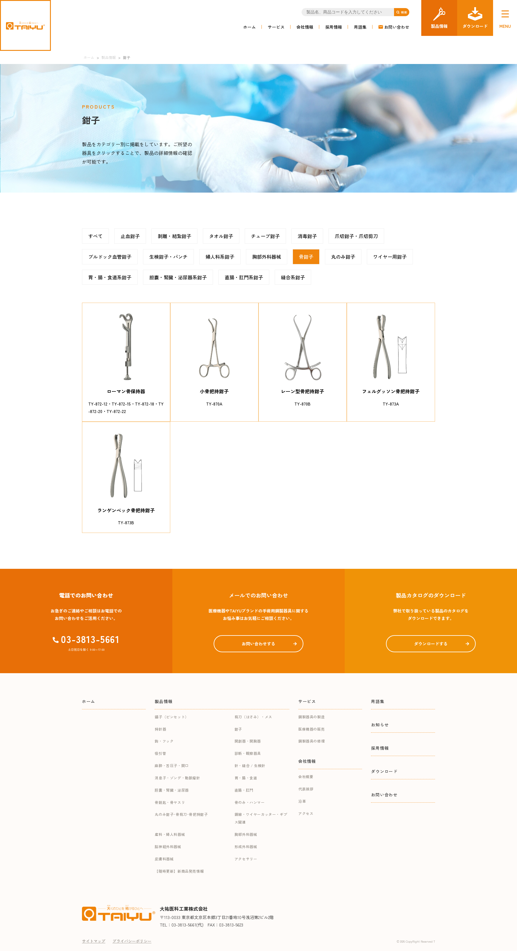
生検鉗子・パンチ (168, 256)
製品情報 (163, 701)
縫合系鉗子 (293, 277)
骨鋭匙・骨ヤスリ (170, 802)
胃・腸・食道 (246, 777)
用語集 (360, 27)
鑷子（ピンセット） (171, 716)
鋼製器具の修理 (311, 740)
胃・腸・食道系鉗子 (109, 277)
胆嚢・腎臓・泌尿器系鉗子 (178, 277)
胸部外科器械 (266, 256)
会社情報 (304, 27)
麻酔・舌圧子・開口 (171, 765)
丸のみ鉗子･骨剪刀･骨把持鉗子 (181, 814)
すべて (95, 236)
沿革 (302, 801)
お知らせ (380, 725)
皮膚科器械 (164, 858)
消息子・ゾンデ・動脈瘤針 (177, 777)
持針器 (160, 728)
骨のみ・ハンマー (250, 802)
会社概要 (305, 776)
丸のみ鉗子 (343, 256)
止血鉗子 (130, 236)
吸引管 (160, 753)
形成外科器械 (246, 846)
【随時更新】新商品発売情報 (179, 871)
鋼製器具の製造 (311, 716)
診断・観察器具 (248, 753)
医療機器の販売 (311, 728)
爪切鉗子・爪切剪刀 (356, 236)
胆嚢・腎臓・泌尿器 (171, 789)
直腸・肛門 (244, 789)
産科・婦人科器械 (170, 834)
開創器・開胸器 (248, 740)
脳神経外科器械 (168, 846)
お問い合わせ (396, 27)
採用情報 (333, 27)
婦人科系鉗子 (220, 256)
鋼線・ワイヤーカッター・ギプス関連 (261, 818)
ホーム (249, 27)
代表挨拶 (305, 788)
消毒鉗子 (307, 236)
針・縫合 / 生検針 (250, 765)
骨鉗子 (306, 256)
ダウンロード (384, 771)
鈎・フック (164, 740)
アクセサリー (246, 858)
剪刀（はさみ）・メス (253, 716)
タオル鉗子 (221, 236)
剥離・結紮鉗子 (174, 236)
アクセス (305, 813)
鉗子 (238, 728)
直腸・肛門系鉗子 (244, 277)
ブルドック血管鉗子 (109, 256)
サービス (276, 27)
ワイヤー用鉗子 (390, 256)
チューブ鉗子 (265, 236)
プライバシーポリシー (131, 941)
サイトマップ (93, 941)
